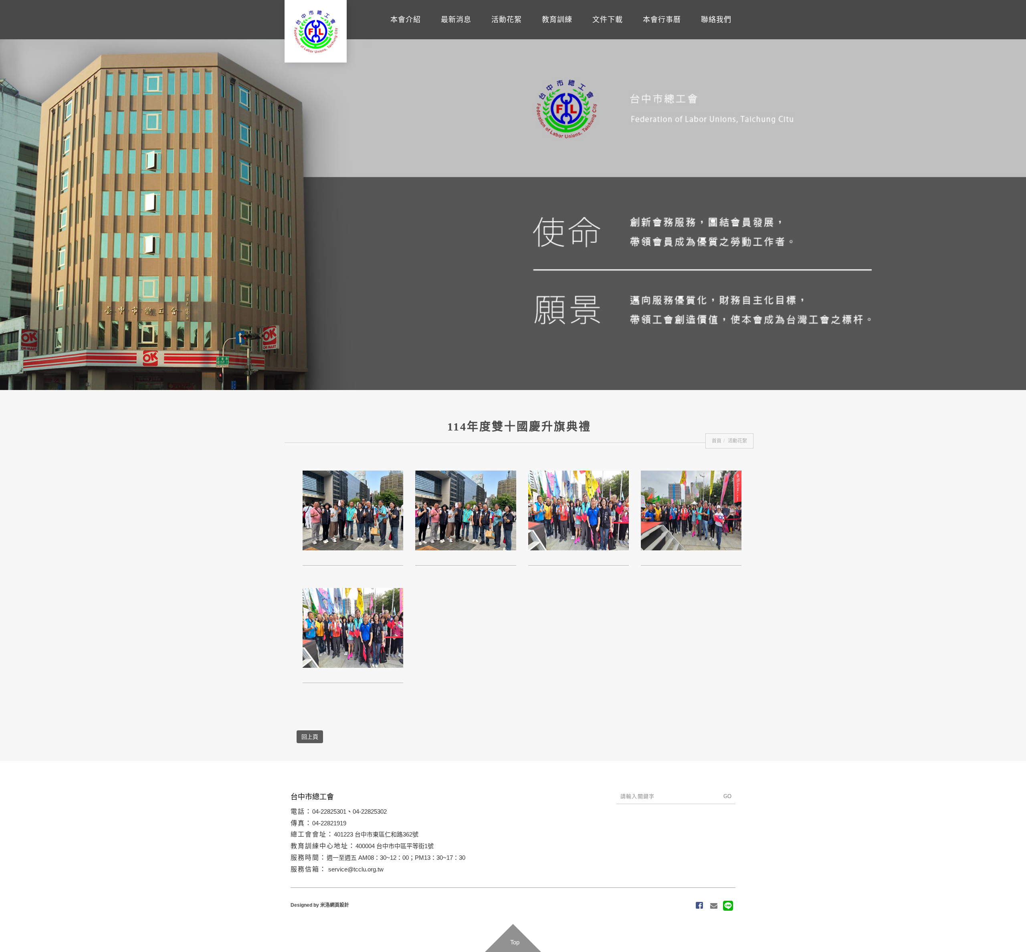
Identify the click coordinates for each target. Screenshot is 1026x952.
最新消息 (509, 31)
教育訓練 (591, 31)
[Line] (728, 906)
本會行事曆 (676, 31)
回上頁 (309, 737)
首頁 (716, 441)
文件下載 (631, 31)
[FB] (699, 906)
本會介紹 (468, 31)
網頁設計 (339, 905)
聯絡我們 (721, 31)
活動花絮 (550, 31)
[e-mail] (714, 906)
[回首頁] (316, 31)
